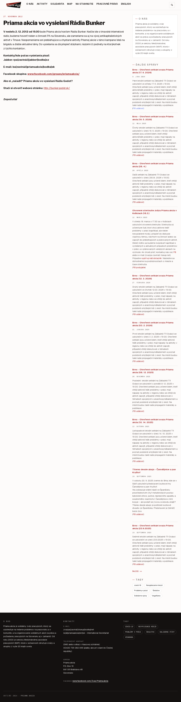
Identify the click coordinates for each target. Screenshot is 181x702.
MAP (69, 3)
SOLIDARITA (57, 3)
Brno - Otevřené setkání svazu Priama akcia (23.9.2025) (152, 527)
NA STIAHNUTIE (84, 3)
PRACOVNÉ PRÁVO (107, 3)
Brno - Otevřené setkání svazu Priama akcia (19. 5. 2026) (152, 118)
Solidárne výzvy (140, 596)
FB (174, 252)
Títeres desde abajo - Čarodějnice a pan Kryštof (154, 471)
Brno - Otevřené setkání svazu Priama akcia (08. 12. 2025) (152, 371)
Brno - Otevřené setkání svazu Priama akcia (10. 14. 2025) (152, 421)
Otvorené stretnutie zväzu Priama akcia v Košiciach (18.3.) (154, 212)
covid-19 (137, 585)
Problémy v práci (141, 590)
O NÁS (30, 3)
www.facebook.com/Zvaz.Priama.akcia (90, 681)
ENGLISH (126, 3)
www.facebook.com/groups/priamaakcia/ (53, 74)
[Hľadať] (172, 5)
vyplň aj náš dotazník (151, 258)
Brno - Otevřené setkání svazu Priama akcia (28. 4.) (152, 165)
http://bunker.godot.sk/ (57, 88)
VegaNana (156, 596)
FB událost (138, 314)
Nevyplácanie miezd (154, 585)
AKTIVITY (42, 3)
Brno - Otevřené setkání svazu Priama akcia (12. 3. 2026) (152, 277)
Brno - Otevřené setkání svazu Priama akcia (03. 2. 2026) (152, 324)
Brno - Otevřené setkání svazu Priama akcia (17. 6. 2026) (152, 71)
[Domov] (14, 5)
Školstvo (156, 590)
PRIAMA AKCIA (28, 696)
